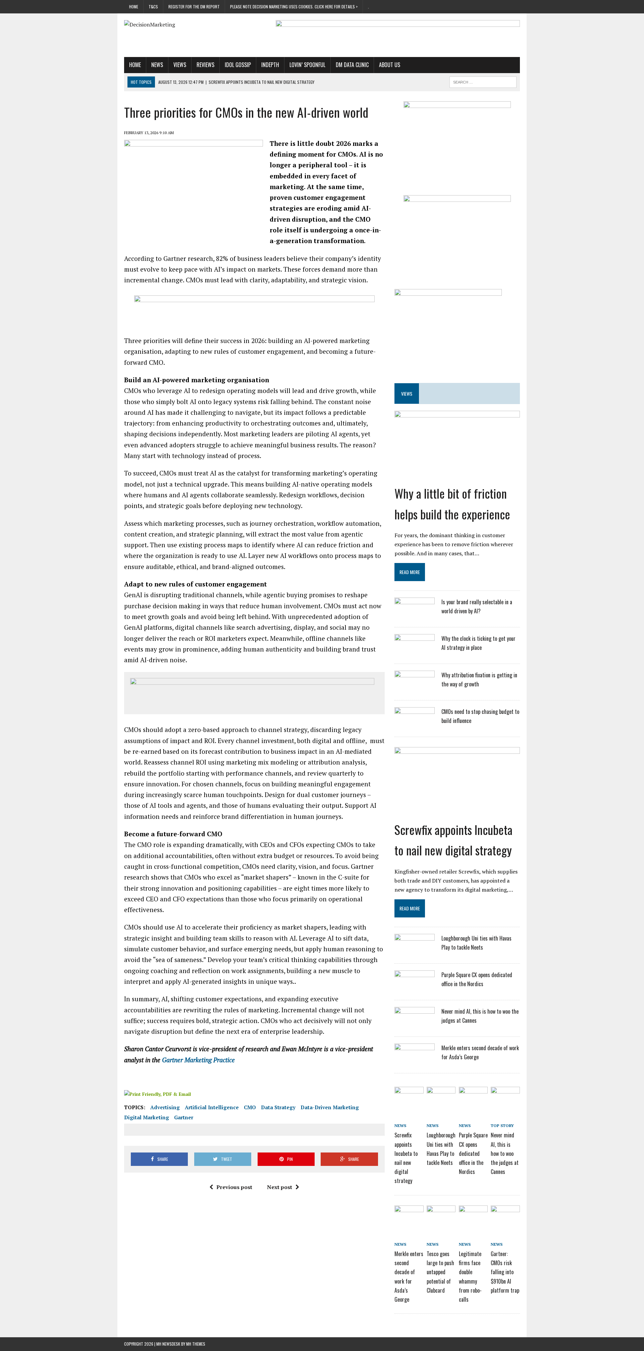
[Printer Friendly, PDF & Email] (157, 1093)
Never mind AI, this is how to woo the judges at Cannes (505, 1153)
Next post (279, 1187)
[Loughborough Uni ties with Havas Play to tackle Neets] (414, 951)
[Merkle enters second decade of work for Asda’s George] (414, 1061)
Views (179, 65)
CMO (250, 1107)
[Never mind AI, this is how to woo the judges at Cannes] (414, 1024)
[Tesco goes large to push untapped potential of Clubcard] (441, 1217)
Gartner (183, 1117)
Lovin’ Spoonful (307, 65)
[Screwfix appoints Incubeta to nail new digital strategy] (457, 813)
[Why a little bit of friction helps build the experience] (457, 477)
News (157, 65)
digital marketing (146, 1117)
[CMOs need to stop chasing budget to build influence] (414, 725)
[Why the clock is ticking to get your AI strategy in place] (414, 652)
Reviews (205, 65)
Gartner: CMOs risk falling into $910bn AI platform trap (505, 1272)
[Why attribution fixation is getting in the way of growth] (414, 688)
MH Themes (195, 1344)
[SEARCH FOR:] (483, 81)
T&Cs (153, 6)
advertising (165, 1107)
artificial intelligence (212, 1107)
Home (133, 6)
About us (389, 65)
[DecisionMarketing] (187, 24)
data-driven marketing (330, 1107)
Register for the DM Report (194, 6)
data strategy (278, 1107)
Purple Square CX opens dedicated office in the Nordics (473, 1153)
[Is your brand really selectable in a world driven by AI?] (414, 615)
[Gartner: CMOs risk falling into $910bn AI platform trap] (505, 1217)
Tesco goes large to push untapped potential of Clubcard (440, 1272)
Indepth (270, 65)
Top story (502, 1125)
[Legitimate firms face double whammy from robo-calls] (473, 1217)
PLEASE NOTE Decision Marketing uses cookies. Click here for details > (294, 6)
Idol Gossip (238, 65)
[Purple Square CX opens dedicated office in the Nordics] (414, 988)
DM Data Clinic (352, 65)
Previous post (234, 1187)
